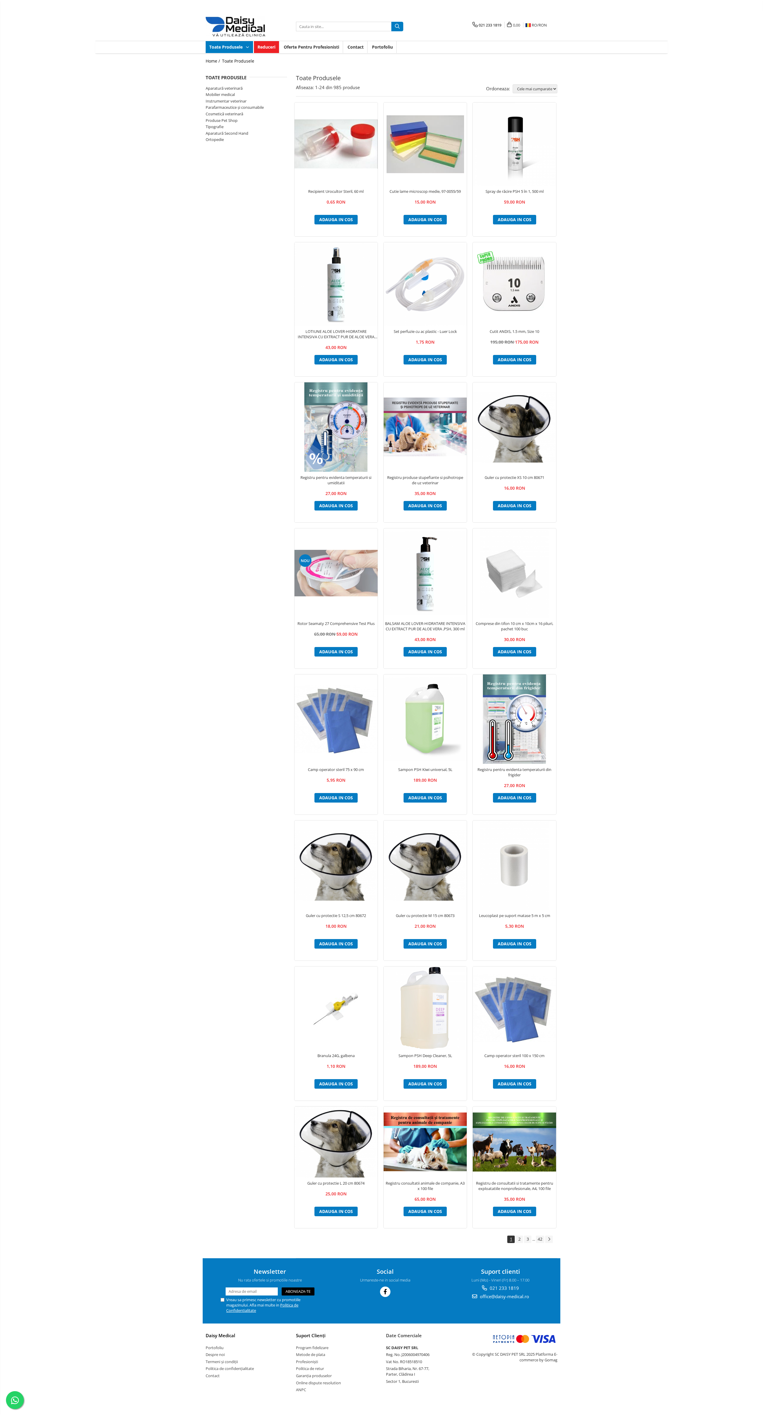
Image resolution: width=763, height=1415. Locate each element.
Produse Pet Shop (222, 120)
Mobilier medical (220, 94)
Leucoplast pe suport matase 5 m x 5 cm (514, 915)
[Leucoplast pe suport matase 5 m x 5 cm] (514, 865)
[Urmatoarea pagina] (549, 1239)
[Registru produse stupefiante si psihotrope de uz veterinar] (425, 427)
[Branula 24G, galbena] (336, 1008)
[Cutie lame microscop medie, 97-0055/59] (425, 144)
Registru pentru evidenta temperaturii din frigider (514, 772)
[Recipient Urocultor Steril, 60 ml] (336, 144)
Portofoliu (382, 47)
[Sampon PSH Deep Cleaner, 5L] (425, 1008)
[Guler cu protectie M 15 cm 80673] (425, 865)
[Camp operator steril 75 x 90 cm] (336, 719)
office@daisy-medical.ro (504, 1296)
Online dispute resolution (318, 1382)
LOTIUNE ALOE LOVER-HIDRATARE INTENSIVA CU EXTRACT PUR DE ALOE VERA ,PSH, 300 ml (336, 334)
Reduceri (266, 47)
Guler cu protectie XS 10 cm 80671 (514, 477)
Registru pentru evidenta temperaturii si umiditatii (335, 480)
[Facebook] (385, 1292)
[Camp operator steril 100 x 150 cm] (514, 1008)
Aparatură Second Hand (227, 133)
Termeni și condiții (222, 1361)
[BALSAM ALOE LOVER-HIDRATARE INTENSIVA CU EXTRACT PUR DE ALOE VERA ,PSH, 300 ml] (425, 573)
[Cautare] (397, 26)
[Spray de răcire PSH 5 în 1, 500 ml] (514, 144)
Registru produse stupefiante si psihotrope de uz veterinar (425, 480)
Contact (356, 47)
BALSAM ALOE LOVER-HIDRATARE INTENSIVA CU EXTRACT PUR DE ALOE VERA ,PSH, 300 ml (425, 626)
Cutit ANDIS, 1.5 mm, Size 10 (514, 331)
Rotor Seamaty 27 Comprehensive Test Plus (336, 623)
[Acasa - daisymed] (235, 26)
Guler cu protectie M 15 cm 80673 (425, 915)
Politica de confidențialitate (230, 1368)
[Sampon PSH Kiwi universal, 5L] (425, 719)
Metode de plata (310, 1354)
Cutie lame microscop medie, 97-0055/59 (425, 191)
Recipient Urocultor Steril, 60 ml (336, 191)
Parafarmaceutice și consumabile (235, 107)
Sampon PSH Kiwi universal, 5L (425, 769)
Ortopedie (215, 139)
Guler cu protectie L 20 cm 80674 (336, 1183)
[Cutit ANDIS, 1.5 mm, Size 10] (514, 284)
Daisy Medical (220, 1335)
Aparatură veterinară (224, 88)
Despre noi (215, 1354)
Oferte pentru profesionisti (311, 47)
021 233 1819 (503, 1288)
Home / (213, 61)
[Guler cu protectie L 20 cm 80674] (336, 1142)
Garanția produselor (314, 1375)
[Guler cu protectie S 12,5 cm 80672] (336, 865)
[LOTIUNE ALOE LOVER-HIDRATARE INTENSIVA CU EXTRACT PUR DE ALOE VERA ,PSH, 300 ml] (336, 283)
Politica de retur (310, 1368)
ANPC (301, 1389)
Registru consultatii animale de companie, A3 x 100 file (425, 1185)
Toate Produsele (226, 47)
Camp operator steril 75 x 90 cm (336, 769)
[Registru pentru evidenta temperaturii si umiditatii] (336, 427)
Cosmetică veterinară (224, 114)
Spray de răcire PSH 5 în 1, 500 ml (515, 191)
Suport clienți (310, 1335)
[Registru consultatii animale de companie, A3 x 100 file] (425, 1142)
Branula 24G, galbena (336, 1055)
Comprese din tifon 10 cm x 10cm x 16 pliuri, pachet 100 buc (514, 626)
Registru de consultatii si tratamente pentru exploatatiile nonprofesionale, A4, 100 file (514, 1185)
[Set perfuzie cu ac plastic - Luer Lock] (425, 283)
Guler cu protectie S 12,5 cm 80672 (336, 915)
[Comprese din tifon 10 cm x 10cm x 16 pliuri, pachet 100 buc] (514, 573)
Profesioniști (307, 1361)
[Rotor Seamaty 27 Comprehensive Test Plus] (336, 573)
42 (540, 1239)
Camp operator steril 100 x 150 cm (514, 1055)
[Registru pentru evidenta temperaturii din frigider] (514, 719)
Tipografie (215, 126)
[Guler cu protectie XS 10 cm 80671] (514, 427)
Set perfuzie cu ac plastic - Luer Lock (425, 331)
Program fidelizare (312, 1347)
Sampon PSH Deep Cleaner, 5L (425, 1055)
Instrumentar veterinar (226, 101)
